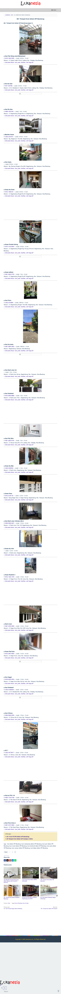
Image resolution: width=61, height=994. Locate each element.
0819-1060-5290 (9, 58)
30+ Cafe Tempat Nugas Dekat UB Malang (13, 907)
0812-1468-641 (9, 192)
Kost (9, 903)
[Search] (4, 988)
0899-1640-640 (9, 111)
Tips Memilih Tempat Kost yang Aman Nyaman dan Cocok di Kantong (11, 881)
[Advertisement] (30, 208)
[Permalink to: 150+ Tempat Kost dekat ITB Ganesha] (48, 873)
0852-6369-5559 (9, 715)
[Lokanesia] (30, 3)
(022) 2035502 (9, 468)
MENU (54, 10)
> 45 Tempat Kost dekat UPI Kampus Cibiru (19, 839)
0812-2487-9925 (9, 653)
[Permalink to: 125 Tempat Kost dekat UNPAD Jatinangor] (30, 872)
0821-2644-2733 (9, 274)
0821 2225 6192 (9, 440)
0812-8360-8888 (9, 395)
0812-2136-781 (9, 495)
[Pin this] (10, 860)
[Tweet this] (7, 860)
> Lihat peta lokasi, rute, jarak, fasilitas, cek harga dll (18, 62)
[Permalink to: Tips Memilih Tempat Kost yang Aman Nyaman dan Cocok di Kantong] (12, 873)
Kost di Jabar (25, 903)
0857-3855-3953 (9, 346)
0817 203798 (8, 86)
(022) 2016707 (9, 136)
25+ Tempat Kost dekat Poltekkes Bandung (11, 898)
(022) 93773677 (9, 752)
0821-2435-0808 (9, 626)
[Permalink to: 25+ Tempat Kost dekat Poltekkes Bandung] (12, 890)
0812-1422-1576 (9, 577)
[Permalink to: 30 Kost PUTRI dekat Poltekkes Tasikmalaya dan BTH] (30, 890)
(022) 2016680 (9, 302)
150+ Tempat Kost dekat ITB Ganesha (47, 880)
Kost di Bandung (18, 903)
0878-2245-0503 (9, 679)
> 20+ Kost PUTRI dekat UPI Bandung (17, 836)
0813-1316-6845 (9, 246)
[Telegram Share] (13, 860)
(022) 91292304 (9, 689)
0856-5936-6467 (9, 523)
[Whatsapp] (15, 860)
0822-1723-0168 (9, 797)
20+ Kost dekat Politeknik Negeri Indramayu (48, 898)
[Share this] (5, 860)
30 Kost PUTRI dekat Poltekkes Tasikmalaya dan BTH (29, 898)
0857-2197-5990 (9, 825)
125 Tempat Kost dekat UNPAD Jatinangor (29, 880)
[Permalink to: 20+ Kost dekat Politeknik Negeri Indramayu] (48, 890)
